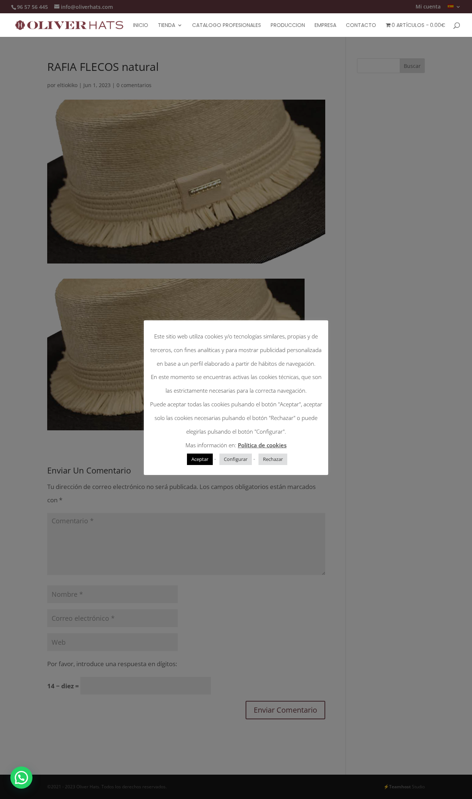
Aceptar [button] (199, 459)
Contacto (361, 26)
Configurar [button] (235, 459)
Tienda (166, 26)
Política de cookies (262, 445)
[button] (21, 778)
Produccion (288, 26)
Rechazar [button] (273, 459)
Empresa (325, 26)
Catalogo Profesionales (226, 26)
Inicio (140, 26)
